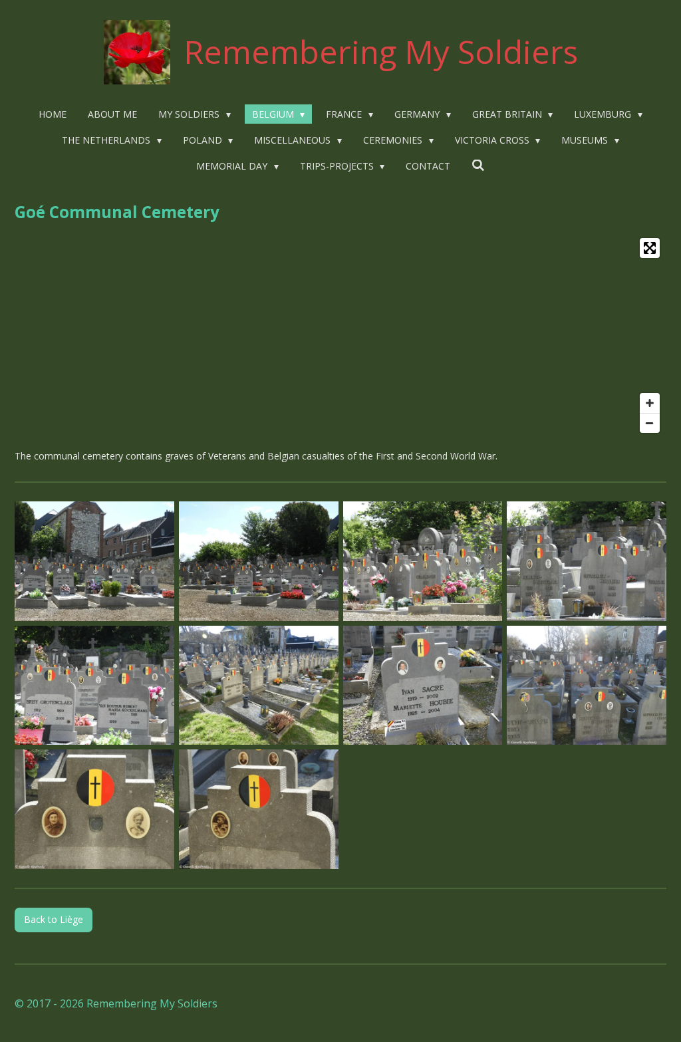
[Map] (340, 335)
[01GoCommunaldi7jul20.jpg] (95, 561)
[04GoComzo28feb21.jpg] (422, 685)
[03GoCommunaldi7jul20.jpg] (422, 561)
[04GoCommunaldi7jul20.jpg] (587, 561)
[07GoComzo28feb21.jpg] (587, 685)
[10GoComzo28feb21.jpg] (258, 809)
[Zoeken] (478, 165)
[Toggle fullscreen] (650, 248)
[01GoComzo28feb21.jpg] (258, 685)
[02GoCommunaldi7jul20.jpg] (258, 561)
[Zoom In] (650, 403)
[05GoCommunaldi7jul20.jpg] (95, 685)
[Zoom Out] (650, 423)
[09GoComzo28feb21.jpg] (95, 809)
